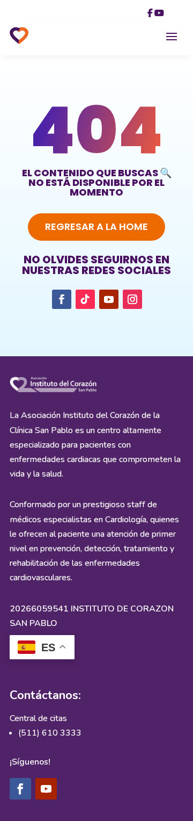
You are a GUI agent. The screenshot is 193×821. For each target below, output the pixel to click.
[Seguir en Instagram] (132, 299)
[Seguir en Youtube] (108, 299)
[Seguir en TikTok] (85, 299)
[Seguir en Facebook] (61, 299)
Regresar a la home (96, 226)
